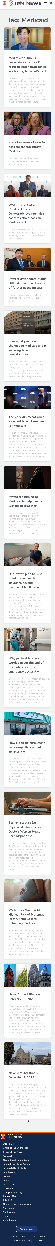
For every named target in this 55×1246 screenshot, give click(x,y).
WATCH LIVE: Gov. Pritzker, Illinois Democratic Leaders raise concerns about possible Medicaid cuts (26, 213)
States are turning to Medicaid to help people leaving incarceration (25, 501)
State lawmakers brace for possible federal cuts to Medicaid (27, 146)
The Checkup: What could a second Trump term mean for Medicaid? (27, 421)
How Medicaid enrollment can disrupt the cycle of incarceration (27, 747)
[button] (51, 3)
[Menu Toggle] (45, 3)
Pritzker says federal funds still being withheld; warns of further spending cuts (27, 283)
